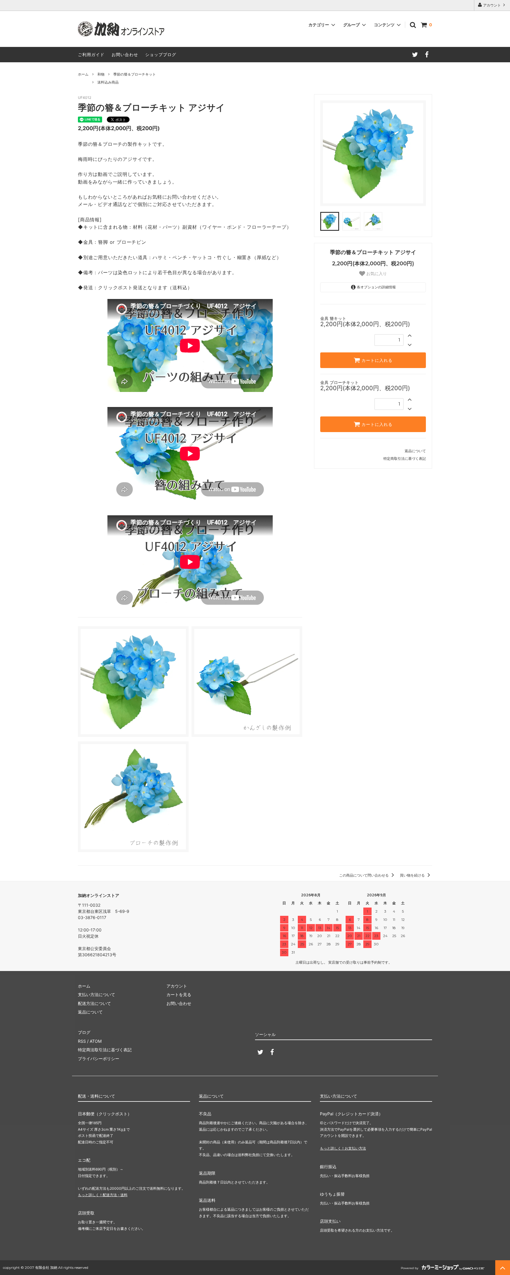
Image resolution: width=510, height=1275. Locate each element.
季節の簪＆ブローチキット (134, 74)
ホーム (83, 74)
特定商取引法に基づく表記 (404, 458)
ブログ (84, 1032)
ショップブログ (160, 54)
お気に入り (376, 273)
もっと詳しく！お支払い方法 (343, 1148)
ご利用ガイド (91, 54)
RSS (82, 1041)
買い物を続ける (413, 875)
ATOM (96, 1041)
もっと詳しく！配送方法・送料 (103, 1195)
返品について (415, 451)
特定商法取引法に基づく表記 (105, 1049)
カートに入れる (376, 360)
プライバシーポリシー (98, 1058)
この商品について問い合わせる (364, 875)
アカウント (492, 5)
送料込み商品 (108, 82)
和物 (100, 74)
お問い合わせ (125, 54)
